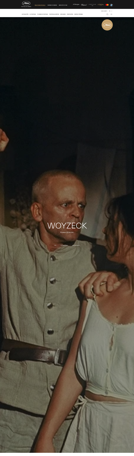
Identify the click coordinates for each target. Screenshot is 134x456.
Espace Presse (78, 14)
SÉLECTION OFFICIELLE (40, 5)
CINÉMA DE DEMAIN (52, 5)
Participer (70, 14)
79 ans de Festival (42, 14)
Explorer (63, 14)
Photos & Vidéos (54, 14)
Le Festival (33, 14)
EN (111, 11)
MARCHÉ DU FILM (63, 5)
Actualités (25, 14)
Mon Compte (104, 11)
